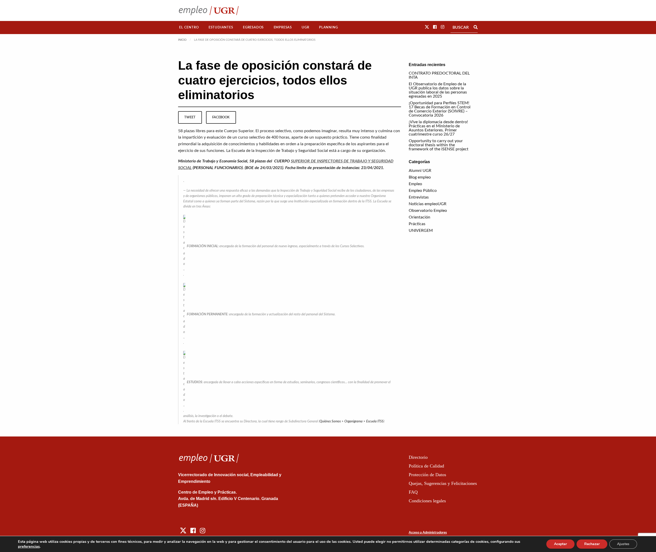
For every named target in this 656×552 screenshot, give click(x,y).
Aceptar (560, 543)
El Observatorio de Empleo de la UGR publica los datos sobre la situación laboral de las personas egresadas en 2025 (438, 90)
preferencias (29, 546)
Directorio (418, 457)
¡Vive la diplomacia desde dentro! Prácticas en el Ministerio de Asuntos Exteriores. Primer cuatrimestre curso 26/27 (438, 128)
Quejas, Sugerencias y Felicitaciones (443, 483)
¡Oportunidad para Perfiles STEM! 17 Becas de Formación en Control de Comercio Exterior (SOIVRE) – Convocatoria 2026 (439, 109)
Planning (328, 27)
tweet (190, 117)
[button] (427, 27)
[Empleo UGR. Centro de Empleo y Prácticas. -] (209, 10)
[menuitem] (189, 27)
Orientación (419, 217)
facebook (221, 117)
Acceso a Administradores (428, 532)
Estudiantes (221, 27)
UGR (305, 27)
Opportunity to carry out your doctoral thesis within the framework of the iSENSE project (438, 145)
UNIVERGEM (421, 230)
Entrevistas (419, 197)
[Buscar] (476, 27)
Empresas (283, 27)
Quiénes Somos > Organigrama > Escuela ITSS (352, 421)
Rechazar (592, 543)
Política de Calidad (426, 465)
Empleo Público (423, 191)
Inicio (182, 39)
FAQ (413, 492)
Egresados (253, 27)
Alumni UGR (420, 171)
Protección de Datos (427, 474)
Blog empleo (420, 177)
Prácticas (417, 224)
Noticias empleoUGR (427, 204)
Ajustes (623, 543)
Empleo (415, 184)
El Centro (189, 27)
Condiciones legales (427, 500)
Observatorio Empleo (428, 211)
